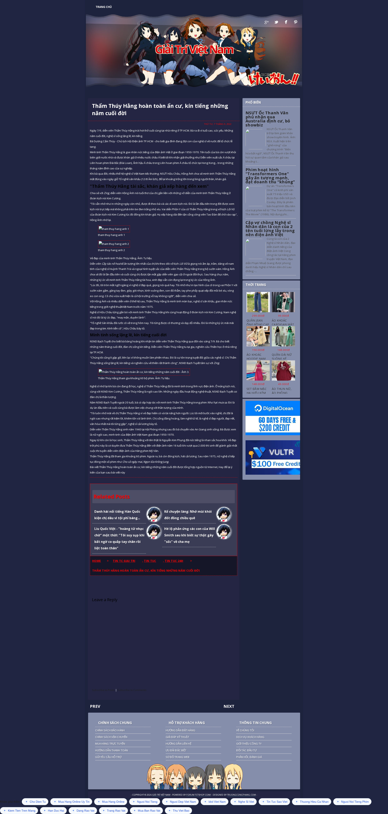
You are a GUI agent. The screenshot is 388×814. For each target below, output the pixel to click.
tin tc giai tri (124, 561)
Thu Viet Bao (179, 810)
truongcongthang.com (241, 794)
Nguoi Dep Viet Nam (181, 801)
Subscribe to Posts (103, 690)
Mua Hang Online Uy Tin (72, 801)
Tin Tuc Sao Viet (275, 801)
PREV (95, 706)
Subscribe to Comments (132, 690)
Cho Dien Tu (36, 801)
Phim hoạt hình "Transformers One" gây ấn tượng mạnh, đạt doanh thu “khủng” (270, 176)
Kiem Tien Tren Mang (19, 810)
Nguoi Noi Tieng (145, 801)
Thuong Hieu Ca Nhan (312, 801)
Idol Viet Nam (215, 801)
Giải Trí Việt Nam (194, 49)
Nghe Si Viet (244, 801)
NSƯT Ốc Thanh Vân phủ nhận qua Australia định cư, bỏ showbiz (268, 119)
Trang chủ (104, 7)
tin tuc (150, 561)
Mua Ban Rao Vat (147, 810)
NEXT (229, 706)
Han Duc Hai (54, 810)
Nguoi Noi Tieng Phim (353, 801)
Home (96, 561)
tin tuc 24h (174, 561)
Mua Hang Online (111, 801)
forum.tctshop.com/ (198, 794)
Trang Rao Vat (114, 810)
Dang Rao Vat (83, 810)
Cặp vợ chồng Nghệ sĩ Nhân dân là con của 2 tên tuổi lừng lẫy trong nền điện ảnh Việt (270, 228)
